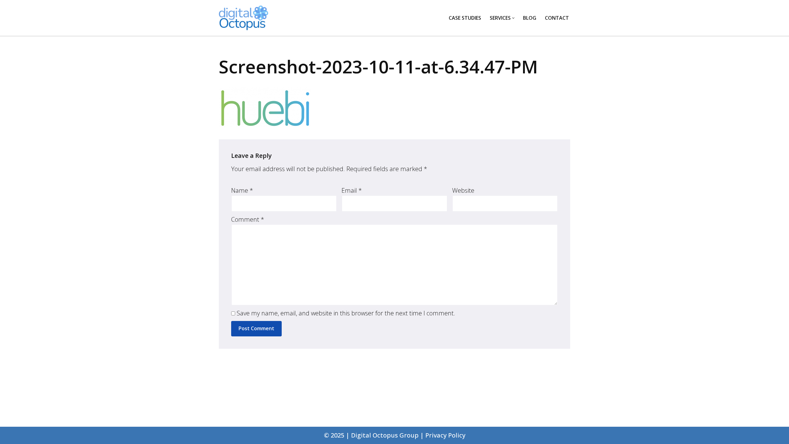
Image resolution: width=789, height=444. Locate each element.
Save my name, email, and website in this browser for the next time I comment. (346, 313)
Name (242, 190)
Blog (529, 17)
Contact (557, 17)
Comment (247, 219)
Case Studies (465, 17)
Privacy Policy (445, 435)
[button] (513, 18)
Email (351, 190)
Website (463, 190)
